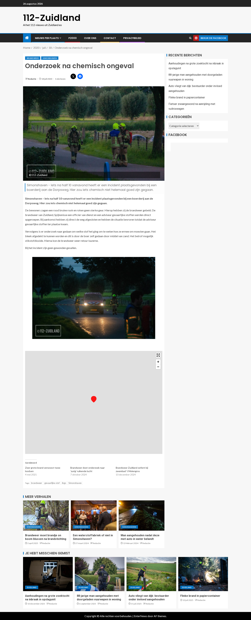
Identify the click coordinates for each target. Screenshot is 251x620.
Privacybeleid (132, 38)
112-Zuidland (52, 17)
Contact (110, 38)
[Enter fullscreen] (158, 355)
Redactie (32, 79)
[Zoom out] (158, 366)
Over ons (90, 38)
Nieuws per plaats (47, 38)
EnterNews (140, 616)
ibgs (64, 483)
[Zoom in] (158, 361)
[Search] (190, 38)
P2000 (72, 38)
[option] (94, 298)
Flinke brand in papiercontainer (187, 97)
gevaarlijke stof (52, 483)
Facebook (178, 134)
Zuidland (32, 587)
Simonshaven (50, 58)
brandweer (33, 58)
